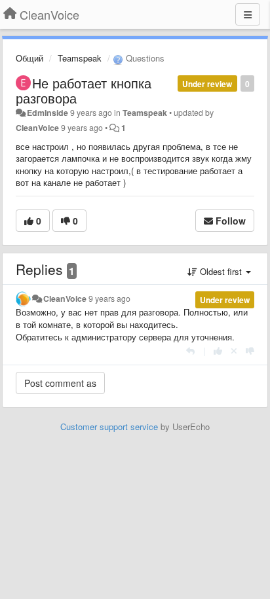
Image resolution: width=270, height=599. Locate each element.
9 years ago (109, 298)
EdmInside (47, 112)
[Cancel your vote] (234, 350)
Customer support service (109, 426)
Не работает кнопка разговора (83, 90)
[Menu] (247, 14)
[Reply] (190, 350)
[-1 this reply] (250, 350)
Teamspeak (80, 58)
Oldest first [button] (220, 271)
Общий (29, 58)
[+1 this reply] (218, 350)
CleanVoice (37, 128)
